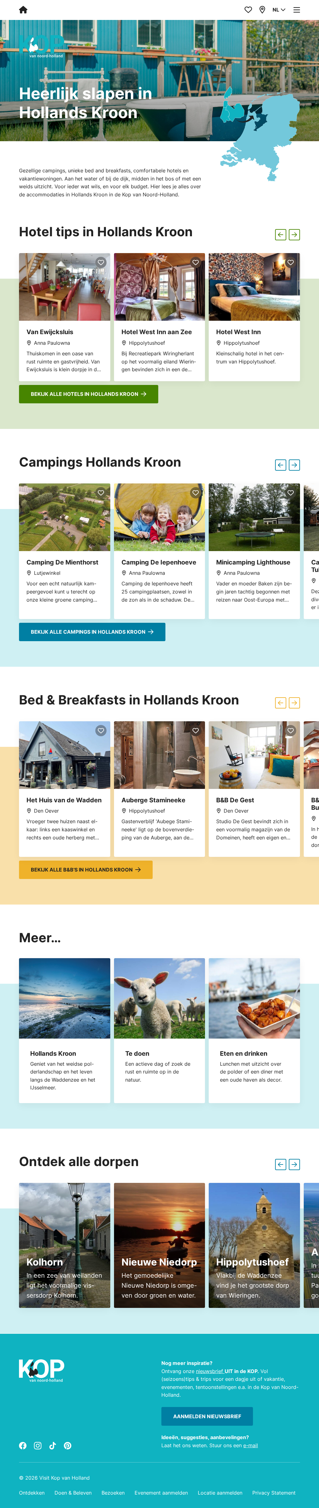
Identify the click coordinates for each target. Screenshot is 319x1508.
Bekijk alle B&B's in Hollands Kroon (82, 870)
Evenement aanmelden (161, 1493)
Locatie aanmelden (220, 1493)
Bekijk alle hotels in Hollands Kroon (84, 394)
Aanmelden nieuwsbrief (207, 1416)
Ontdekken (32, 1493)
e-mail (250, 1445)
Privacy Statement (274, 1493)
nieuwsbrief (210, 1371)
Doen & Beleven (73, 1493)
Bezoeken (113, 1493)
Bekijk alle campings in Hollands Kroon (88, 632)
